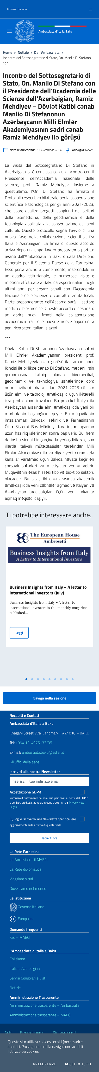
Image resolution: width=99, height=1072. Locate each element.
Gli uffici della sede (24, 762)
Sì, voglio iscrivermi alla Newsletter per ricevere (43, 819)
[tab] (26, 679)
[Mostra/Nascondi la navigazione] (9, 31)
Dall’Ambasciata (47, 52)
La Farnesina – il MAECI (29, 859)
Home (7, 52)
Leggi (22, 632)
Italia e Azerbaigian (25, 968)
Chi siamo (17, 959)
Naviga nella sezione (49, 698)
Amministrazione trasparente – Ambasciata (44, 1005)
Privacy (73, 802)
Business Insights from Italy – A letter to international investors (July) (48, 590)
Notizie (23, 52)
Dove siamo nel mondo (28, 888)
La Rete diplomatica (25, 869)
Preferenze (44, 1064)
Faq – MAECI (20, 937)
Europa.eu (25, 918)
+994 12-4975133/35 (33, 743)
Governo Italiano (17, 9)
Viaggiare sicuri (21, 879)
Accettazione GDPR (25, 792)
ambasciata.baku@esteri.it (43, 752)
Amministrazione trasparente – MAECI (40, 1015)
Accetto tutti (78, 1064)
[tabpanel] (49, 600)
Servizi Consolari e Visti (28, 978)
